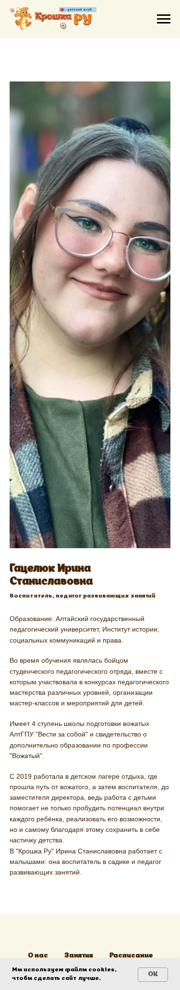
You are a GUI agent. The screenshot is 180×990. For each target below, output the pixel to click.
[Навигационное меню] (163, 19)
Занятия (78, 955)
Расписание (131, 955)
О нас (38, 955)
